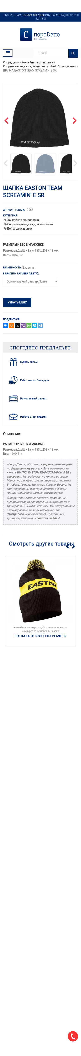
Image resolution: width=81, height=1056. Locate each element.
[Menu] (7, 53)
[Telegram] (40, 326)
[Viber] (23, 326)
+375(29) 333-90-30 (33, 15)
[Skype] (34, 326)
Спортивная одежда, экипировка (26, 66)
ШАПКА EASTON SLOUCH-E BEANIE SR (40, 636)
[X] (17, 326)
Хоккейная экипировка (37, 62)
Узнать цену (17, 302)
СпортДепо (11, 62)
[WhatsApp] (28, 326)
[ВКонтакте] (5, 326)
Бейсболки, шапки (63, 66)
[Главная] (40, 34)
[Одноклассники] (11, 326)
